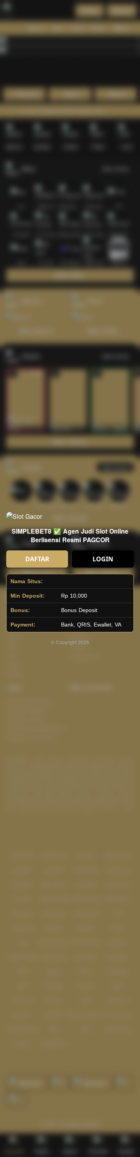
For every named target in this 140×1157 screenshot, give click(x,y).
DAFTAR (37, 559)
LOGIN (103, 559)
